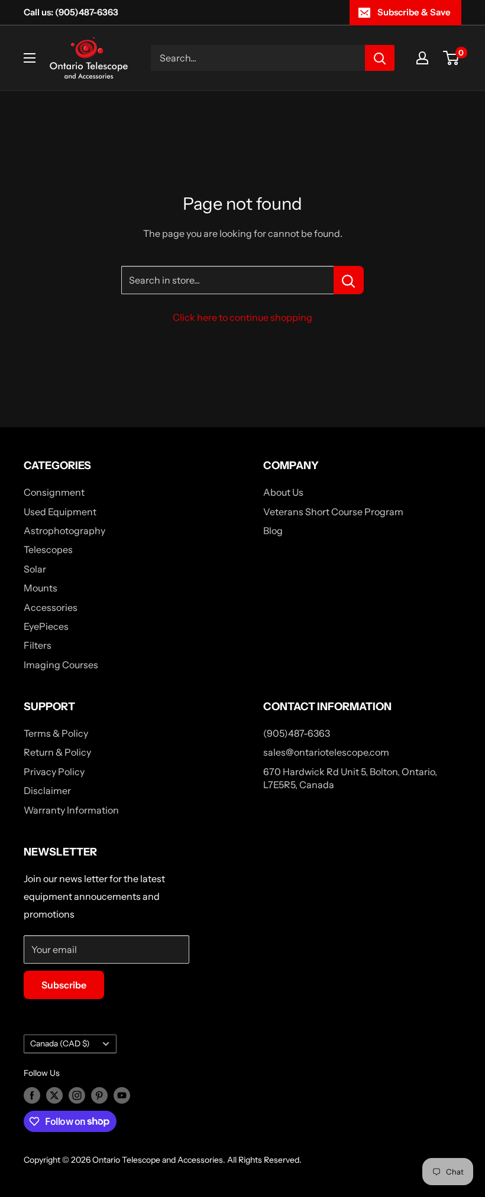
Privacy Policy (54, 772)
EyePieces (46, 626)
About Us (283, 492)
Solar (35, 569)
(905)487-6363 (296, 733)
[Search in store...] (349, 280)
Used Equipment (60, 512)
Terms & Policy (56, 733)
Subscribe (63, 985)
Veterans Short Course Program (333, 512)
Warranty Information (71, 810)
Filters (37, 645)
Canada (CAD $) (60, 1043)
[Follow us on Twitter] (54, 1095)
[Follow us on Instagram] (77, 1095)
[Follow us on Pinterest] (99, 1095)
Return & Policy (57, 752)
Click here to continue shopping (242, 317)
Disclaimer (47, 790)
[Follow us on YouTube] (122, 1095)
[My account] (422, 57)
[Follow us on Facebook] (32, 1095)
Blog (273, 530)
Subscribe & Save (414, 12)
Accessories (50, 607)
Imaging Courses (61, 665)
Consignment (54, 492)
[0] (451, 58)
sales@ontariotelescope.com (326, 752)
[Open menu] (29, 58)
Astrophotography (64, 530)
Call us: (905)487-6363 (71, 12)
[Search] (380, 58)
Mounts (40, 588)
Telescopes (48, 549)
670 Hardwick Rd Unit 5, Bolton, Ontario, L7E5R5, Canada (350, 778)
